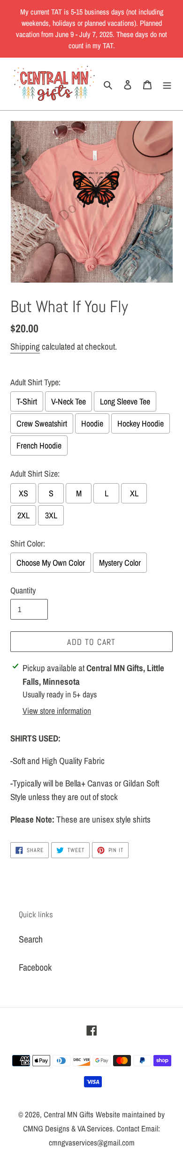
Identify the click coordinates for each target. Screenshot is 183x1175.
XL (134, 493)
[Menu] (167, 84)
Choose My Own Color (50, 563)
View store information (57, 711)
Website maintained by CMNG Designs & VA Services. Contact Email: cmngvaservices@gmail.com (94, 1128)
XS (23, 493)
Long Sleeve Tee (125, 401)
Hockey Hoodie (140, 423)
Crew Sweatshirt (41, 423)
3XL (51, 515)
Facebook (35, 967)
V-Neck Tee (68, 401)
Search (31, 939)
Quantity (23, 590)
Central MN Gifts (68, 1114)
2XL (23, 515)
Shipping (25, 346)
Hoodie (92, 423)
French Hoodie (38, 445)
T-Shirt (26, 401)
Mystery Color (120, 563)
